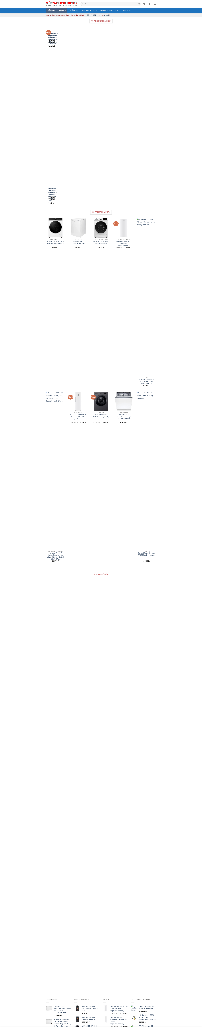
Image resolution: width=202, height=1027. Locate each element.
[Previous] (47, 117)
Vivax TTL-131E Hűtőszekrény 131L (78, 242)
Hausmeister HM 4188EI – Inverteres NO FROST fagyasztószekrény (78, 417)
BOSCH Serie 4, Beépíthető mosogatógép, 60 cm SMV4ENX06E (124, 417)
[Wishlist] (144, 4)
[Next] (53, 117)
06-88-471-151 (90, 15)
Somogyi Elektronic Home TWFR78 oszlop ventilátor (146, 554)
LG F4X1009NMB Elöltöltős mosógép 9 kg (101, 416)
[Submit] (139, 4)
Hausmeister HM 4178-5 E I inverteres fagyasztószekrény (123, 243)
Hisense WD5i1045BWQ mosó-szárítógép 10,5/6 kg (55, 242)
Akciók (85, 10)
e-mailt (106, 15)
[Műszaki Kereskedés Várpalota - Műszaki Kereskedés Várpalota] (61, 4)
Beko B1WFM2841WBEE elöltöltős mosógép (101, 242)
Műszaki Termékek (55, 10)
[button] (149, 4)
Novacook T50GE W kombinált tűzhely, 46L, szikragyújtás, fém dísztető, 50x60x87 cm (55, 556)
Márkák (74, 10)
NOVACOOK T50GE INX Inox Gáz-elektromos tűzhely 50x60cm (146, 381)
